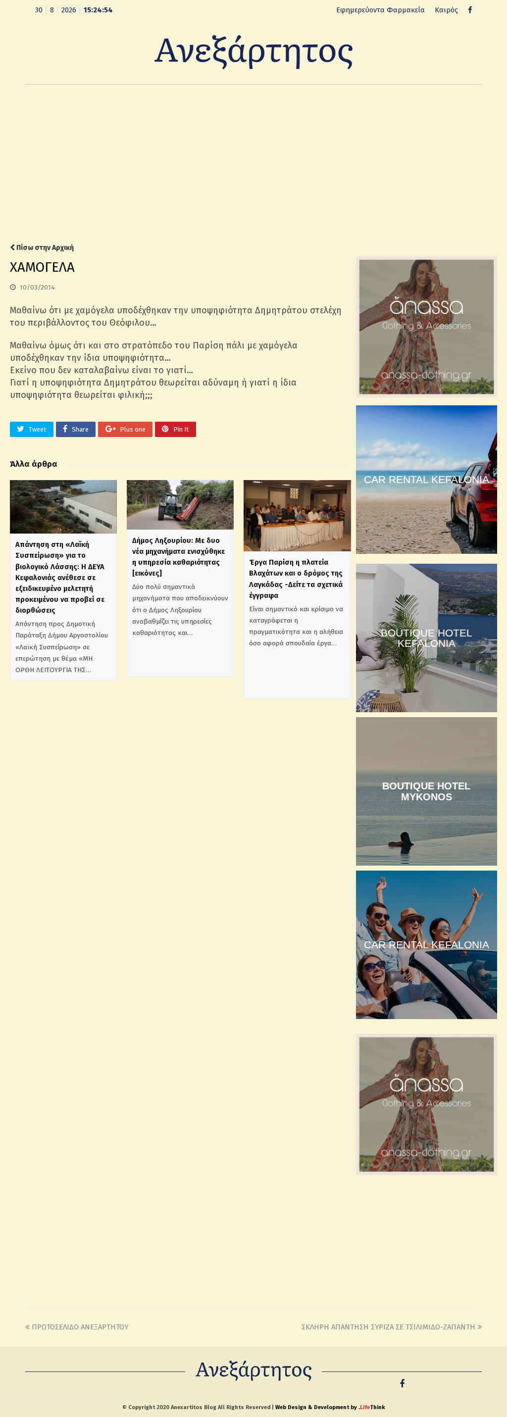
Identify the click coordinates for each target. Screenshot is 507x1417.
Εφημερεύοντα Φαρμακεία (380, 9)
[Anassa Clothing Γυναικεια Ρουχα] (426, 395)
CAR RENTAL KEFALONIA (426, 479)
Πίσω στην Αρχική (44, 248)
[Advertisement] (253, 164)
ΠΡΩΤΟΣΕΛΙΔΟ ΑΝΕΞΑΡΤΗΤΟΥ (80, 1326)
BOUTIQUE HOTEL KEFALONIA (426, 638)
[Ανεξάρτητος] (253, 51)
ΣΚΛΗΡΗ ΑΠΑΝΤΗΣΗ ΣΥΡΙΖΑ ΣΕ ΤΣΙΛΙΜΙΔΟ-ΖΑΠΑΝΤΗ (388, 1326)
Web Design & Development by (330, 1407)
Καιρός (446, 9)
